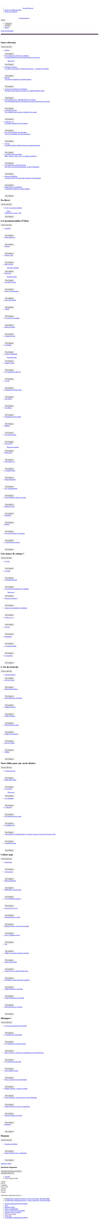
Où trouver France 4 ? (8, 1173)
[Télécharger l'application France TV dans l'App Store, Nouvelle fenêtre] (27, 1198)
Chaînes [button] (3, 1181)
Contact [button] (3, 1192)
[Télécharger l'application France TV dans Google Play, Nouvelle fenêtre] (27, 1200)
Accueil (7, 1176)
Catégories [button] (4, 1185)
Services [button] (3, 1190)
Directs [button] (3, 1183)
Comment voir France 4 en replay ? (11, 1171)
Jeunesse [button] (3, 1188)
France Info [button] (4, 1187)
